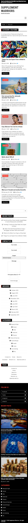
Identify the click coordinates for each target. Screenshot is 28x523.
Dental (14, 327)
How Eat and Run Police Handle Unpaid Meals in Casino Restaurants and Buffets (13, 2)
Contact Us (8, 357)
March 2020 (15, 309)
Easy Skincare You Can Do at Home (12, 127)
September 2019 (15, 315)
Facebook (4, 391)
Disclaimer (5, 359)
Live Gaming (15, 349)
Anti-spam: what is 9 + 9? (14, 274)
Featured (5, 43)
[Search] (25, 210)
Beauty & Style (14, 324)
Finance (15, 335)
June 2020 (14, 304)
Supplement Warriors (9, 9)
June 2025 (14, 296)
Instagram (4, 398)
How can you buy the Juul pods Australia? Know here (11, 97)
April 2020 (14, 306)
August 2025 (15, 293)
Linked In (4, 401)
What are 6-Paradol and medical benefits (14, 190)
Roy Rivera (14, 63)
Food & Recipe (14, 340)
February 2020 (15, 312)
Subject (14, 255)
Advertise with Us (21, 359)
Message (14, 261)
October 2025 (14, 290)
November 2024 (15, 298)
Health (14, 343)
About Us (19, 357)
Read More (5, 73)
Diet (15, 330)
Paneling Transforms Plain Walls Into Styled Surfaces (15, 225)
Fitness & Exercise (14, 338)
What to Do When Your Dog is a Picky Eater (15, 233)
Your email (14, 250)
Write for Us (12, 359)
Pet (15, 351)
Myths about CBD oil (8, 157)
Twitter (4, 395)
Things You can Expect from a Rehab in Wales (13, 60)
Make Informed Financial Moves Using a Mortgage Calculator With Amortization (14, 229)
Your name (14, 245)
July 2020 (15, 301)
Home (14, 346)
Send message (14, 280)
